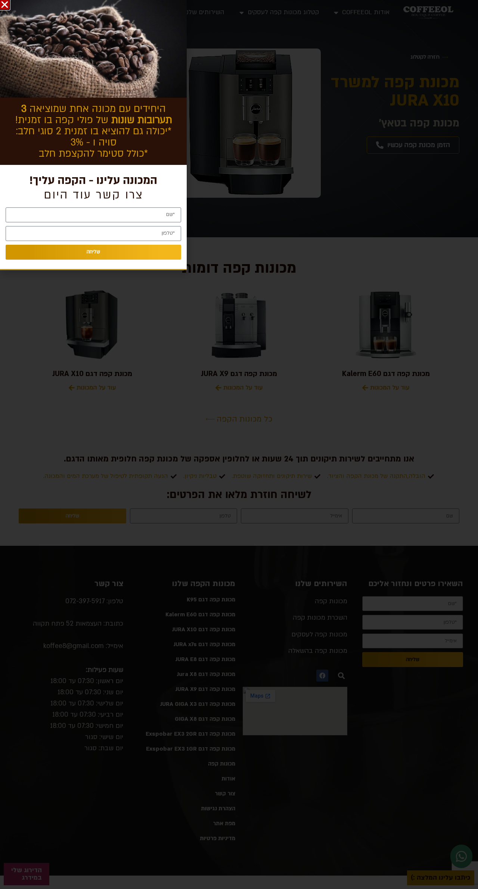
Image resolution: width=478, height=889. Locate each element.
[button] (4, 4)
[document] (239, 444)
